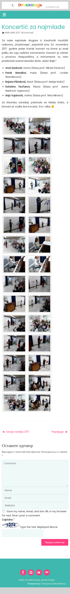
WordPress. (60, 583)
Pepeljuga (58, 432)
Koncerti (28, 32)
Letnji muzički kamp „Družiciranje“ (37, 579)
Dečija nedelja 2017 (17, 432)
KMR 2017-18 (17, 32)
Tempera (46, 583)
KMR (7, 32)
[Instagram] (31, 572)
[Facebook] (23, 572)
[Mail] (47, 572)
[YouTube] (39, 572)
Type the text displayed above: (39, 527)
